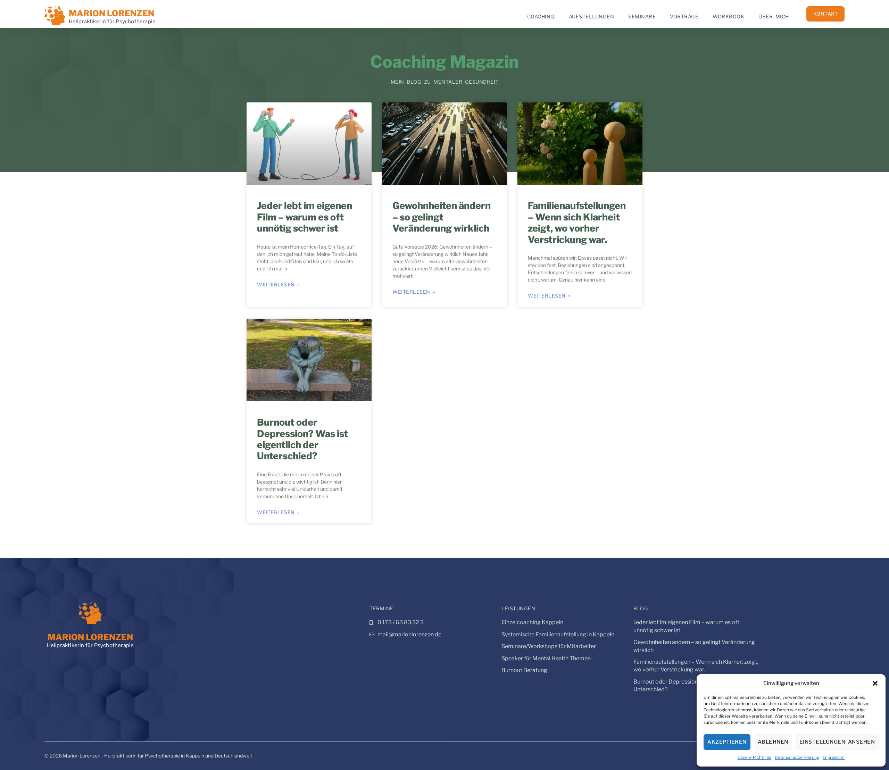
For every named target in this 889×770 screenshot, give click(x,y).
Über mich (773, 17)
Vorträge (684, 17)
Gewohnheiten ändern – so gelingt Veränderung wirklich (441, 217)
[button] (875, 683)
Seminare (642, 17)
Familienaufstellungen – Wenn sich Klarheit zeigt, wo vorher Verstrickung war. (577, 222)
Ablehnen (773, 742)
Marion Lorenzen (111, 13)
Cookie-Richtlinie (754, 757)
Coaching (541, 17)
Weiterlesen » (278, 285)
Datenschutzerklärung (797, 757)
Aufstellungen (591, 17)
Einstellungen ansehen (837, 742)
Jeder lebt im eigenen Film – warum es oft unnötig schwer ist (304, 217)
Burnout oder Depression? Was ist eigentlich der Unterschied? (302, 439)
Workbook (728, 17)
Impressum (834, 757)
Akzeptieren (727, 742)
